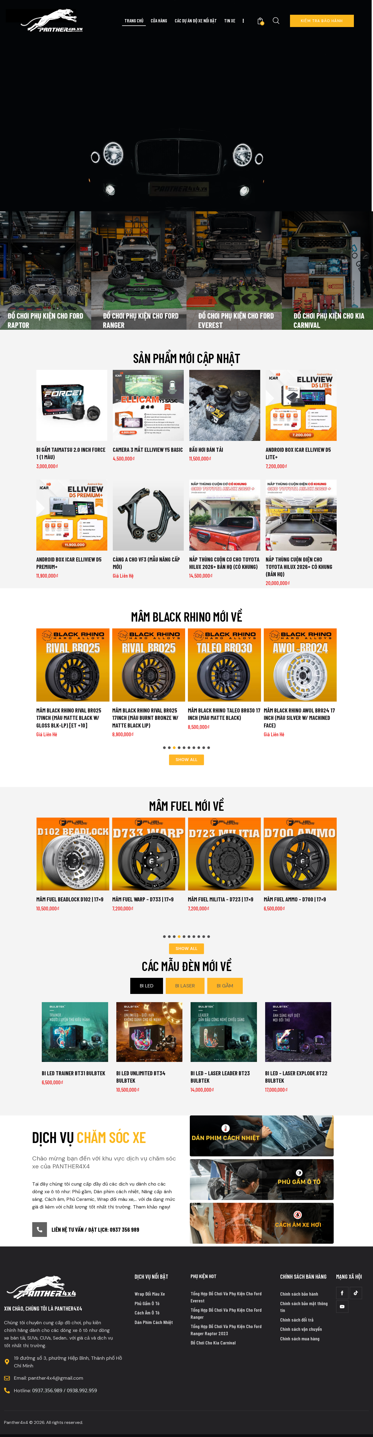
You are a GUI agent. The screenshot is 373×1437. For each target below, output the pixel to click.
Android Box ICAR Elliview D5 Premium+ (69, 563)
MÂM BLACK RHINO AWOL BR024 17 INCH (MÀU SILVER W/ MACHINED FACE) (299, 718)
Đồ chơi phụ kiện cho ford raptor (45, 320)
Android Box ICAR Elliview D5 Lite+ (298, 453)
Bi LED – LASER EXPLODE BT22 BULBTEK (296, 1077)
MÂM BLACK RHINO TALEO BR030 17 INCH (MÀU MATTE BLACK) (224, 714)
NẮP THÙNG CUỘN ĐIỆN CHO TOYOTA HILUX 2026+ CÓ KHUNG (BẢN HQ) (299, 567)
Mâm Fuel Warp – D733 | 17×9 (143, 899)
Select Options (72, 436)
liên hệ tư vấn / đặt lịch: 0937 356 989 (95, 1229)
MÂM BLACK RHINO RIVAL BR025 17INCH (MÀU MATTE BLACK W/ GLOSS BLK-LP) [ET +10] (68, 718)
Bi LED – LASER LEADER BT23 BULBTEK (220, 1077)
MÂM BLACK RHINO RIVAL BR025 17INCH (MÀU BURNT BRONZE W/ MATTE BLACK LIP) (145, 718)
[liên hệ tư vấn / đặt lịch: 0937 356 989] (39, 1229)
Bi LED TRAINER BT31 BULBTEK (73, 1073)
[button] (164, 747)
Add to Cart (148, 436)
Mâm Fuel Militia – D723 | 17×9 (220, 899)
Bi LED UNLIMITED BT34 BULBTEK (140, 1077)
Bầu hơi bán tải (206, 449)
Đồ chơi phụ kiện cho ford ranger (141, 320)
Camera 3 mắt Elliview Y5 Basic (148, 449)
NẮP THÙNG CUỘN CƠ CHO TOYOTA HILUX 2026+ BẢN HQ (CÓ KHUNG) (224, 563)
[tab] (146, 986)
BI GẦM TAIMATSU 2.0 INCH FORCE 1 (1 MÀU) (70, 453)
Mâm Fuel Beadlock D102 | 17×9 (69, 899)
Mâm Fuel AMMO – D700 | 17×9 (295, 899)
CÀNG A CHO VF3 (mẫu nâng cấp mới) (146, 563)
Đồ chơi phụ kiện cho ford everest (236, 320)
